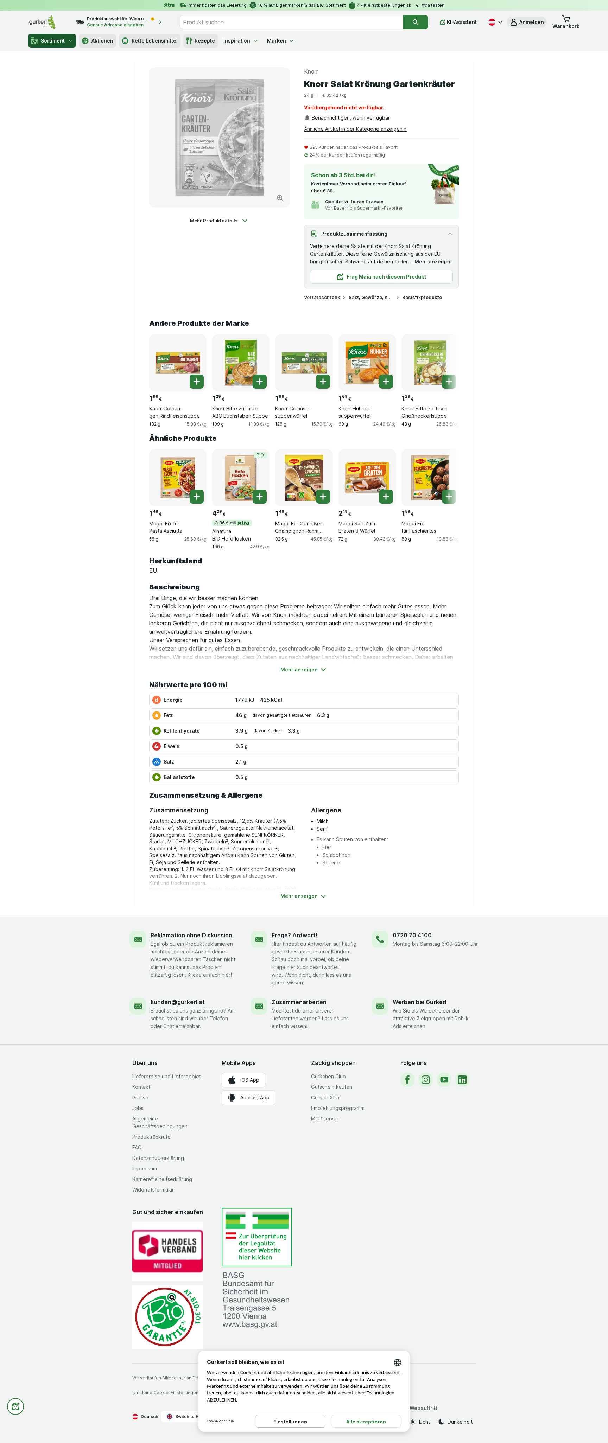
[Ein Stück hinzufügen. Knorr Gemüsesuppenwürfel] (323, 382)
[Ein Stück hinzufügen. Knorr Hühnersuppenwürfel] (386, 382)
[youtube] (444, 1080)
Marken (276, 41)
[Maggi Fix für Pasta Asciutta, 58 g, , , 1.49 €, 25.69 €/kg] (178, 477)
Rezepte (205, 41)
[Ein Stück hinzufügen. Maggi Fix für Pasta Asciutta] (197, 497)
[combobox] (291, 22)
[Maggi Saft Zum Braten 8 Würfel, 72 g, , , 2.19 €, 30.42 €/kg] (367, 477)
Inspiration (236, 41)
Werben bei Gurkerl (419, 1001)
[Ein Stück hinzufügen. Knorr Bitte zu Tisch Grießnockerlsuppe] (449, 382)
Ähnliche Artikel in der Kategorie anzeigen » (355, 129)
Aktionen (102, 41)
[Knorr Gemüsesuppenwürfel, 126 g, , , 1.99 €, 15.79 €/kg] (303, 362)
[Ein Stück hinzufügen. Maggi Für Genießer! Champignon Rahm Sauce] (323, 497)
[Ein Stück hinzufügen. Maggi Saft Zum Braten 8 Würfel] (386, 497)
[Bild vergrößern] (280, 198)
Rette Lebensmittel (155, 41)
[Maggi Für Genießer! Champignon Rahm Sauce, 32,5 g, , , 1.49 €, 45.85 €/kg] (303, 477)
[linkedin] (462, 1080)
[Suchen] (415, 22)
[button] (527, 22)
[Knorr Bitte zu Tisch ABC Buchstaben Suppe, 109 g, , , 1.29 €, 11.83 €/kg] (241, 362)
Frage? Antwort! (294, 935)
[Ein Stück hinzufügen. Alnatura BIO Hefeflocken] (260, 497)
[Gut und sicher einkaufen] (167, 1317)
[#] (257, 1237)
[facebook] (407, 1080)
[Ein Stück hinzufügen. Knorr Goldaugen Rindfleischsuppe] (197, 382)
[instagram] (426, 1080)
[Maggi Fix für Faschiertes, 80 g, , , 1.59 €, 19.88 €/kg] (430, 477)
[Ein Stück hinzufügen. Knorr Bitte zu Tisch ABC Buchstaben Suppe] (260, 382)
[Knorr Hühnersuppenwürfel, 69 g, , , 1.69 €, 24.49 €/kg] (367, 362)
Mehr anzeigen (433, 261)
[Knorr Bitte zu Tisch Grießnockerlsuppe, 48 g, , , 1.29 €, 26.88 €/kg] (430, 362)
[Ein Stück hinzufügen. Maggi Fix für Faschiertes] (449, 497)
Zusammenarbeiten (299, 1001)
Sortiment (53, 41)
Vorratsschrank (322, 297)
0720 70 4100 (412, 935)
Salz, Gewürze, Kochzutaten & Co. (371, 297)
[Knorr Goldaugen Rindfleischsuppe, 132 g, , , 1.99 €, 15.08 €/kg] (178, 362)
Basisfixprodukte (422, 297)
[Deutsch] (495, 22)
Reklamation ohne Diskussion (191, 935)
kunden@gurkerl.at (178, 1001)
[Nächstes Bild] (444, 360)
